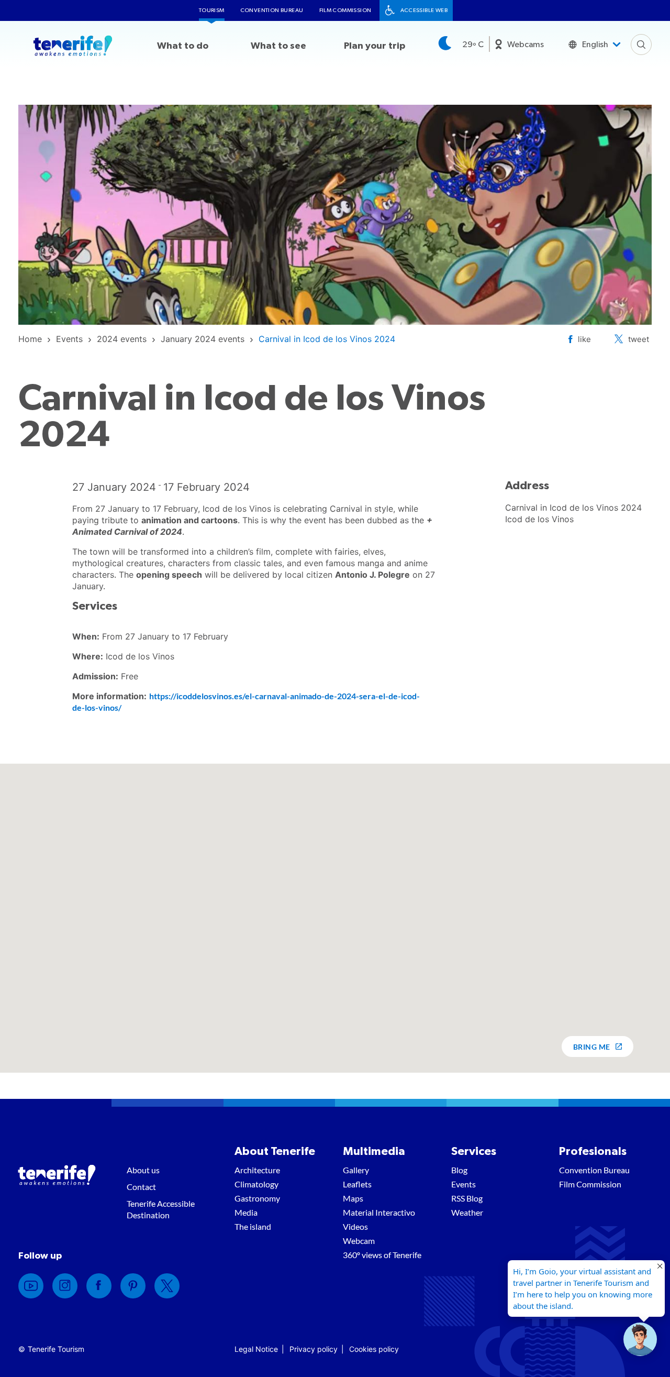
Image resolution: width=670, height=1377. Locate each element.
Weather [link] (467, 1212)
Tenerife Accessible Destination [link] (161, 1209)
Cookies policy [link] (374, 1349)
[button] (640, 1339)
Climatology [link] (256, 1184)
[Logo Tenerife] (73, 48)
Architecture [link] (257, 1170)
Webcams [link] (525, 44)
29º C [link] (473, 44)
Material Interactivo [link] (379, 1212)
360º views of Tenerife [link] (382, 1255)
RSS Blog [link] (467, 1198)
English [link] (595, 44)
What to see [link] (278, 46)
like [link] (584, 339)
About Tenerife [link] (274, 1151)
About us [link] (143, 1170)
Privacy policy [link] (313, 1349)
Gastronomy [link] (257, 1198)
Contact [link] (141, 1187)
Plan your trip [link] (374, 46)
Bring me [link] (591, 1046)
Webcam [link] (359, 1241)
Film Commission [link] (345, 10)
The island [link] (252, 1226)
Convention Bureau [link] (272, 10)
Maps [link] (353, 1198)
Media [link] (246, 1212)
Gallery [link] (356, 1170)
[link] (30, 339)
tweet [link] (638, 339)
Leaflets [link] (357, 1184)
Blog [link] (459, 1170)
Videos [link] (355, 1226)
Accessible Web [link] (424, 10)
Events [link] (463, 1184)
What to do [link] (182, 46)
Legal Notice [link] (256, 1349)
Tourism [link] (212, 10)
